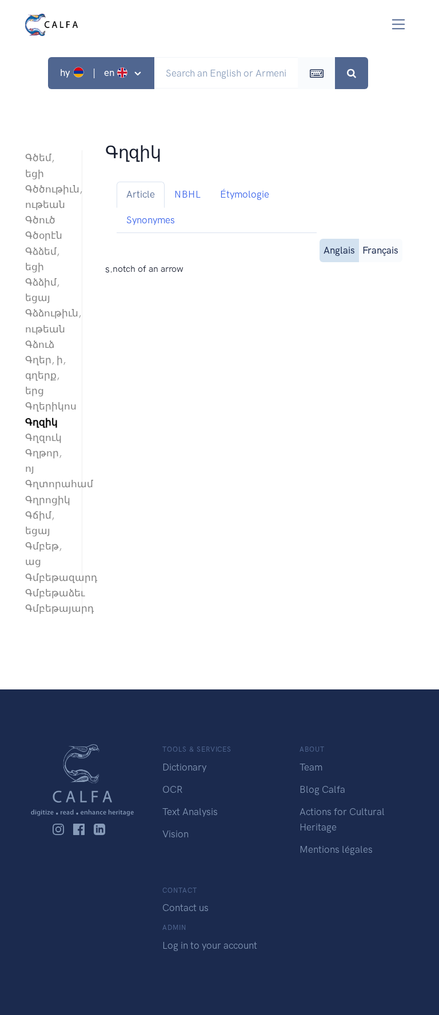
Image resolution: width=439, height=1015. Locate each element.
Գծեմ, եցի (39, 165)
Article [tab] (140, 194)
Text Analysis (190, 811)
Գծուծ (40, 220)
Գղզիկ (41, 422)
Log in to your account (209, 945)
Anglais (339, 250)
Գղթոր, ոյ (43, 460)
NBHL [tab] (187, 194)
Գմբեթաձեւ (47, 593)
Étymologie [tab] (244, 194)
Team (311, 767)
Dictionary (184, 767)
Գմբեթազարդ (47, 577)
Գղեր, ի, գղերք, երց (45, 375)
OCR (172, 789)
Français (380, 250)
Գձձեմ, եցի (42, 259)
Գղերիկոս (47, 406)
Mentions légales (336, 849)
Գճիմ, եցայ (39, 522)
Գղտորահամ (47, 484)
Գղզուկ (43, 437)
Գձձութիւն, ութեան (47, 320)
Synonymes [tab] (150, 220)
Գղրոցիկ (47, 500)
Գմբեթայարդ (47, 608)
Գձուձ (39, 344)
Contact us (185, 907)
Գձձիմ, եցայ (42, 289)
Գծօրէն (43, 235)
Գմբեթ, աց (43, 553)
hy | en (88, 72)
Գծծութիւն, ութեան (47, 196)
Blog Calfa (322, 789)
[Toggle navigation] (398, 24)
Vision (175, 834)
